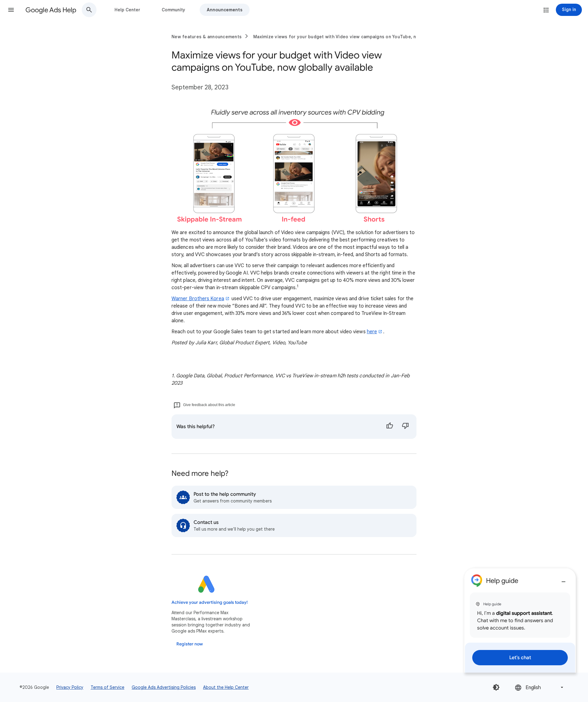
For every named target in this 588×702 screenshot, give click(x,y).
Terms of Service (107, 687)
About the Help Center (226, 687)
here (372, 332)
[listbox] (539, 687)
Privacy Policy (69, 687)
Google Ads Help (50, 10)
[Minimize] (563, 579)
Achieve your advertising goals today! (210, 602)
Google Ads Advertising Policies (164, 687)
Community (173, 10)
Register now (189, 644)
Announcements (225, 10)
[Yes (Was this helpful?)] (389, 426)
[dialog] (520, 620)
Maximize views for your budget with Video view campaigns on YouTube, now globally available (357, 36)
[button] (11, 9)
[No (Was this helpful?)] (405, 426)
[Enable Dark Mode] (496, 687)
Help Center (127, 10)
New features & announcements (207, 36)
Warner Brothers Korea (198, 299)
